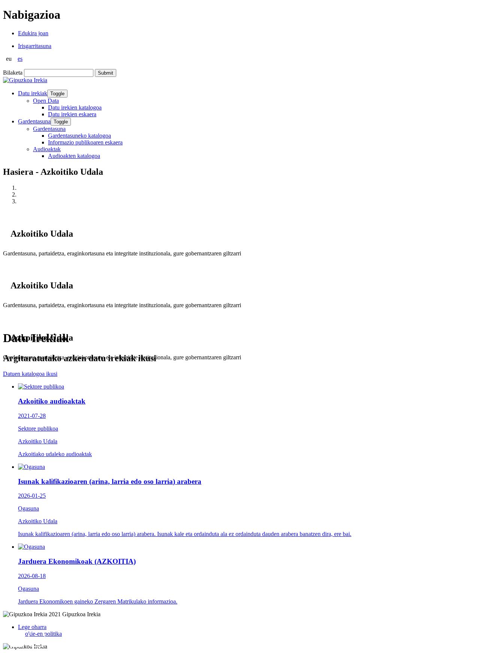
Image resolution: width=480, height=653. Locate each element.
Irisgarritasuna (34, 46)
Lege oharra (32, 627)
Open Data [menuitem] (46, 101)
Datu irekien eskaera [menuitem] (72, 114)
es (20, 59)
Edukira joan (33, 33)
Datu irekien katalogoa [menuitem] (75, 107)
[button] (17, 638)
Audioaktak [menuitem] (47, 149)
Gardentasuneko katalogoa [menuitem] (79, 135)
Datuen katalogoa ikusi (30, 374)
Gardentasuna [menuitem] (49, 129)
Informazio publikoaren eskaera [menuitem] (85, 142)
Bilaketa (12, 72)
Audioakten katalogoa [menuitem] (74, 156)
